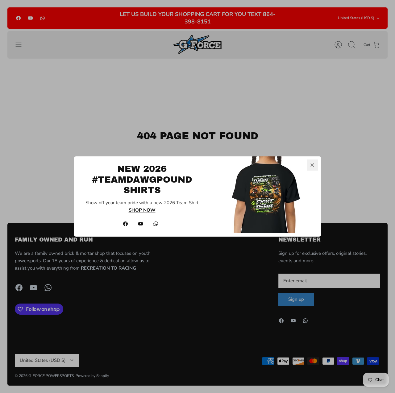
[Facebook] (125, 223)
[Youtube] (141, 223)
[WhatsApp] (156, 223)
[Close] (312, 165)
